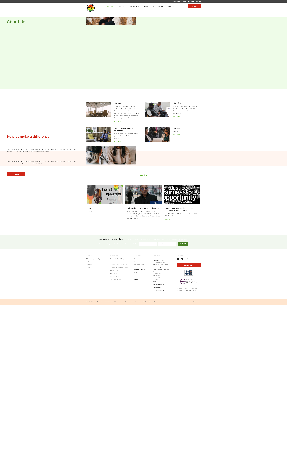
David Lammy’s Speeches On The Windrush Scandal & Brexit (179, 209)
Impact (160, 6)
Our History (178, 103)
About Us (110, 6)
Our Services (114, 256)
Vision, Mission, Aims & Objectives (123, 129)
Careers (176, 128)
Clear (200, 301)
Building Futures (114, 270)
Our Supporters (138, 261)
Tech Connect (113, 273)
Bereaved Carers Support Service (119, 264)
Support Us (133, 6)
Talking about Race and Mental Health (143, 208)
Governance (119, 103)
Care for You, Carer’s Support (118, 259)
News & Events (148, 6)
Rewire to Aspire (114, 276)
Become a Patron (139, 264)
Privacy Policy (152, 301)
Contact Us (170, 6)
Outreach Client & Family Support (119, 267)
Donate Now (189, 265)
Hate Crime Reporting (116, 279)
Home (88, 98)
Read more (118, 121)
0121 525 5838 (157, 287)
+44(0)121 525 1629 (196, 1)
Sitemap (127, 301)
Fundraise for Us (138, 259)
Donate (194, 6)
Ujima (111, 261)
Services (121, 6)
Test (89, 208)
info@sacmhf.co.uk (159, 290)
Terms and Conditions (143, 301)
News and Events (139, 269)
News (135, 272)
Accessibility (133, 301)
